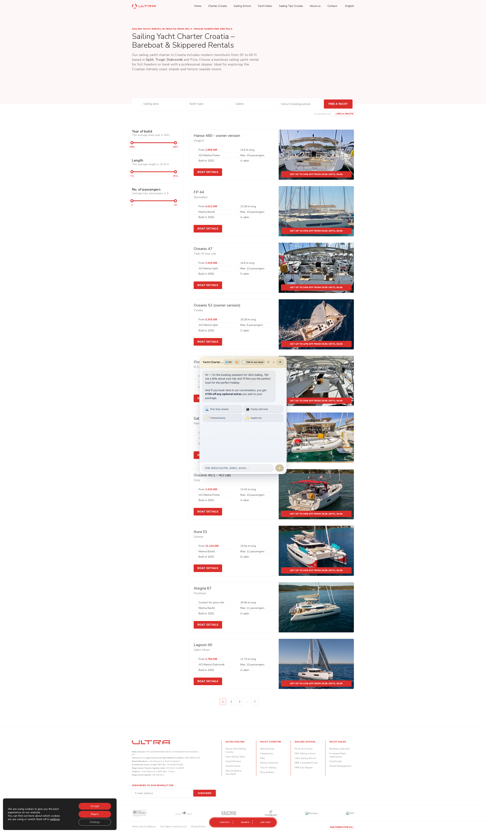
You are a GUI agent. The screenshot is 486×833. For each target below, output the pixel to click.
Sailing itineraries (269, 762)
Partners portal (341, 827)
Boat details (207, 172)
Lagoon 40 (203, 644)
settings (55, 819)
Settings (95, 822)
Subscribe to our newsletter (152, 785)
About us (315, 6)
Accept (95, 806)
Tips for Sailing (268, 767)
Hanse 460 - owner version (217, 135)
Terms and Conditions (144, 826)
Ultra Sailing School (305, 758)
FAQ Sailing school (305, 753)
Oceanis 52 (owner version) (217, 305)
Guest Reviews (233, 761)
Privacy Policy (198, 826)
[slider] (131, 142)
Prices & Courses (304, 748)
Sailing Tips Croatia (291, 6)
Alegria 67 (202, 588)
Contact (332, 6)
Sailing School (242, 6)
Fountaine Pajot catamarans (337, 755)
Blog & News (267, 772)
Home (197, 6)
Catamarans (266, 753)
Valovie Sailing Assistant (233, 772)
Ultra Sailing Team (235, 756)
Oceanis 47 (203, 248)
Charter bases (233, 766)
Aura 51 (200, 531)
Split (150, 59)
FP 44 (199, 192)
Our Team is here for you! (173, 826)
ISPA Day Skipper (304, 767)
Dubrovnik (175, 59)
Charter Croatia (217, 6)
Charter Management (340, 766)
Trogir (160, 59)
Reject (95, 814)
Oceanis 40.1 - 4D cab (212, 475)
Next (263, 701)
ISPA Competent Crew (306, 762)
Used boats (335, 761)
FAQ (262, 758)
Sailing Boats (267, 748)
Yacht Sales (265, 6)
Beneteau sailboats (339, 748)
